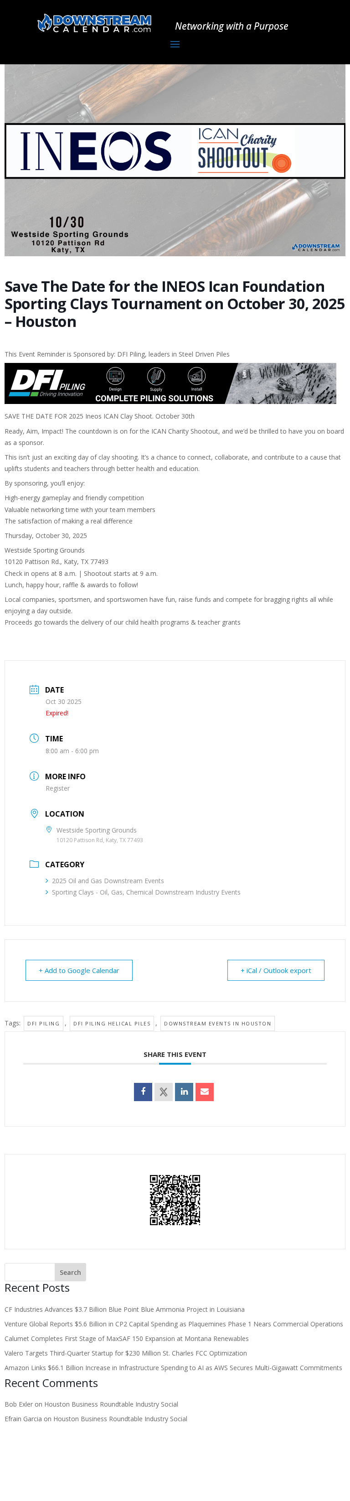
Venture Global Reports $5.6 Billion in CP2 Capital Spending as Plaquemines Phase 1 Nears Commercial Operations (174, 1324)
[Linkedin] (184, 1092)
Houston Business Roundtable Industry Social (111, 1404)
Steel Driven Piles (204, 354)
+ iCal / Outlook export (276, 970)
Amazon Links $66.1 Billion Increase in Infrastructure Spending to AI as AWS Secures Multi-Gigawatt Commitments (173, 1367)
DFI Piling (43, 1023)
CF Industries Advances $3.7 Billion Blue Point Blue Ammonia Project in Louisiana (125, 1309)
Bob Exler (19, 1404)
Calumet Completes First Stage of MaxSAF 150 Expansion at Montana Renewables (127, 1338)
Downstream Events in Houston (217, 1023)
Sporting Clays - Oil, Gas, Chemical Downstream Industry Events (146, 892)
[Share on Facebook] (143, 1092)
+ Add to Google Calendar (79, 970)
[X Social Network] (163, 1092)
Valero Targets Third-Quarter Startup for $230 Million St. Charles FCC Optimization (126, 1353)
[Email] (205, 1092)
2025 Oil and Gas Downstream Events (108, 880)
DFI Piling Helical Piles (111, 1023)
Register (58, 788)
